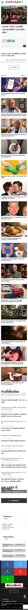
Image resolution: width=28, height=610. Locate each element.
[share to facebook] (8, 40)
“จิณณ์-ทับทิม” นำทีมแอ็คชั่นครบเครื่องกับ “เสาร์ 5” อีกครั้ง (13, 429)
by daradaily (9, 397)
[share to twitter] (11, 40)
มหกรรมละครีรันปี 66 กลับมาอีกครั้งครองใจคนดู (13, 452)
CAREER (14, 607)
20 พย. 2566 (3, 476)
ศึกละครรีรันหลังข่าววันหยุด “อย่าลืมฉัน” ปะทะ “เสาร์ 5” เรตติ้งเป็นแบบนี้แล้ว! (12, 480)
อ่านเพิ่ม (14, 67)
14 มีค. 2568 (3, 438)
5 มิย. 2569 (3, 397)
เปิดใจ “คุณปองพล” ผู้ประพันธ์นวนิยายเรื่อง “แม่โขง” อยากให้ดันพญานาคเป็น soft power (14, 466)
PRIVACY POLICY (21, 607)
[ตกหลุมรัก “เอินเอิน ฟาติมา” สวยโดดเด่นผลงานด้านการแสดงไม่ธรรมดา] (14, 554)
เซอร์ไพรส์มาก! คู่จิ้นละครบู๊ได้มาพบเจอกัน (13, 441)
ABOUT (2, 607)
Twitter (20, 565)
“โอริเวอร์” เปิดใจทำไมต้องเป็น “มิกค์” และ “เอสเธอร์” (14, 401)
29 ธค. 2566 (3, 448)
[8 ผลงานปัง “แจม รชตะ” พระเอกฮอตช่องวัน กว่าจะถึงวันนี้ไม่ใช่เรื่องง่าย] (14, 549)
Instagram (7, 572)
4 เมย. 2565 (6, 36)
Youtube (20, 572)
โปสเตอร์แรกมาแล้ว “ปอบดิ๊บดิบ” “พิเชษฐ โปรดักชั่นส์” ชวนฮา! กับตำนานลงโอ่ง (13, 415)
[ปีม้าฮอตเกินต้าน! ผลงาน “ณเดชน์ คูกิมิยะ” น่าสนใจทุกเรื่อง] (14, 543)
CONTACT (8, 607)
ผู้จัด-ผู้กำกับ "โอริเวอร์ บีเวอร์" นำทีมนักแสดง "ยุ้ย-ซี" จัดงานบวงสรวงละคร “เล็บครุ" (14, 492)
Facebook (7, 565)
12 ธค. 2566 (3, 462)
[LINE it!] (14, 40)
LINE (7, 580)
